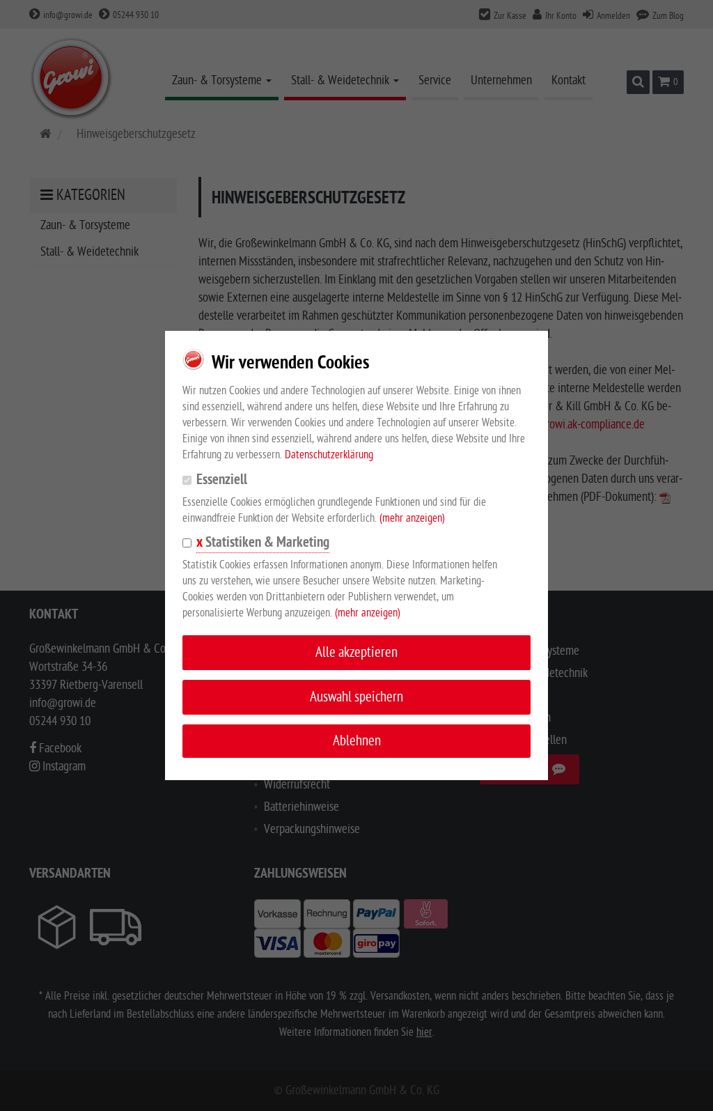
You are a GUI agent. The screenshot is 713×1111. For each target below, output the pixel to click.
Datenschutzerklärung (329, 455)
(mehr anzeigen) (412, 518)
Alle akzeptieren (356, 652)
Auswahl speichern (356, 697)
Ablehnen (357, 741)
